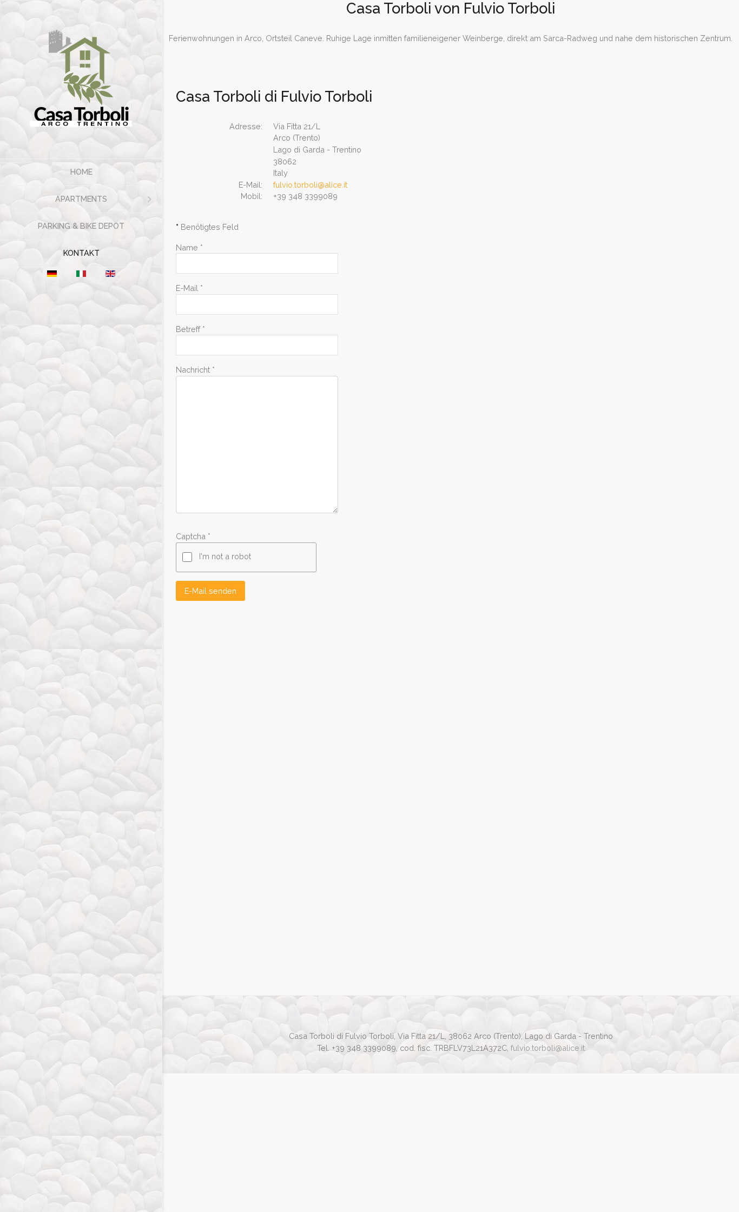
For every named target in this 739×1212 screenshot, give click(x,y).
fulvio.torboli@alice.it (310, 184)
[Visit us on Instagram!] (453, 1023)
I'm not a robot (225, 556)
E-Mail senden (210, 590)
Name (189, 247)
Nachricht (195, 369)
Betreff (190, 329)
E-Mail (189, 288)
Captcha (193, 536)
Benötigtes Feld (207, 226)
